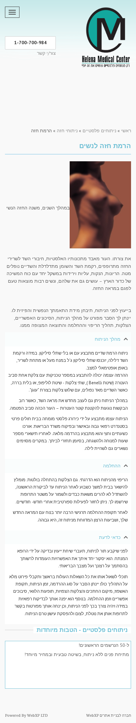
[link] (105, 36)
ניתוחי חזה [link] (67, 131)
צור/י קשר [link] (46, 53)
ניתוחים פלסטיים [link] (99, 131)
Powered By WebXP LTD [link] (26, 715)
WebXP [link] (92, 715)
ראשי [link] (126, 131)
